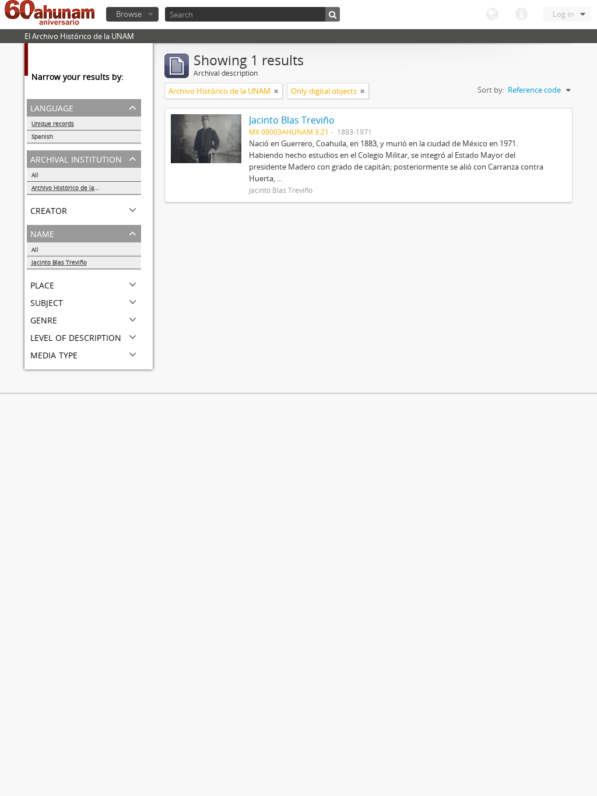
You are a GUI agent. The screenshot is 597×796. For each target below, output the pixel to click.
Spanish (42, 136)
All (34, 175)
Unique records (52, 123)
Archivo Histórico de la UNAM (72, 188)
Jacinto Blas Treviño (59, 262)
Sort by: (490, 89)
